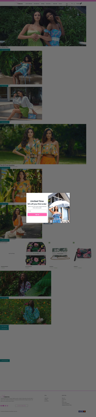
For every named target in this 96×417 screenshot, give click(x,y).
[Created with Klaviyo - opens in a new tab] (48, 223)
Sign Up (37, 214)
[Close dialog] (68, 194)
